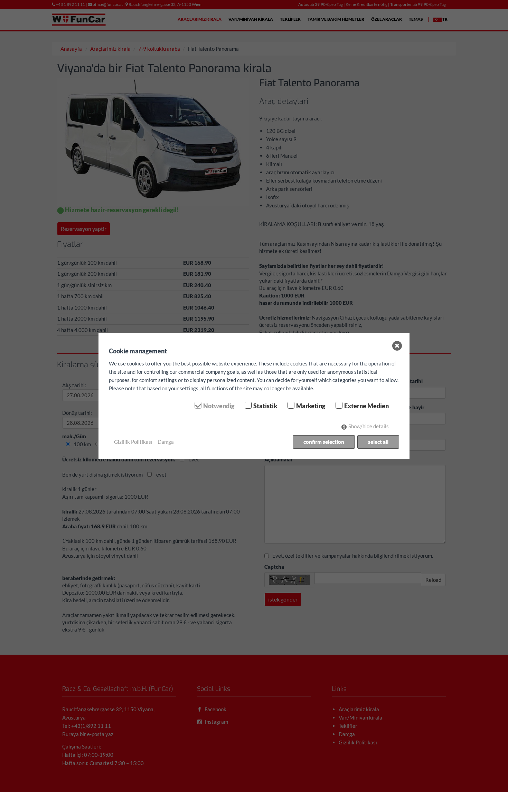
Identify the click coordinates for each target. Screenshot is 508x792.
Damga (166, 442)
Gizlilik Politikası (133, 442)
